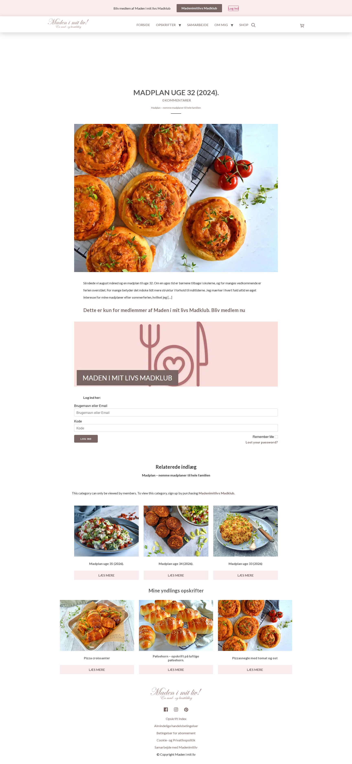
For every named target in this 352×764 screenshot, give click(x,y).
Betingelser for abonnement (176, 733)
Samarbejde (197, 25)
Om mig (221, 25)
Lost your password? (262, 442)
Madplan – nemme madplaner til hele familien (176, 107)
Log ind (233, 8)
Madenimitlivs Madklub (216, 493)
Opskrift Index (176, 719)
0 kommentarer (176, 100)
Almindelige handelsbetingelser (176, 726)
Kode (78, 421)
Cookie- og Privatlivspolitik (176, 740)
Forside (143, 25)
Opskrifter (166, 25)
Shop (243, 25)
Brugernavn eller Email (90, 406)
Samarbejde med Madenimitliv (176, 747)
